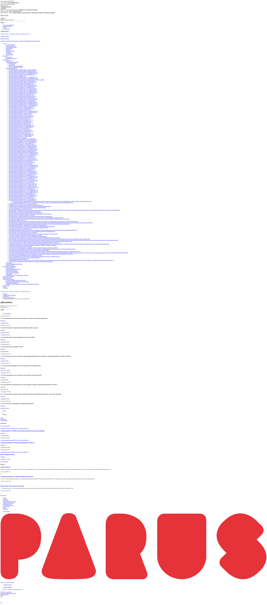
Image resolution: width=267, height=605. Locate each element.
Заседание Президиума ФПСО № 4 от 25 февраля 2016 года (23, 203)
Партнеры (8, 52)
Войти (2, 418)
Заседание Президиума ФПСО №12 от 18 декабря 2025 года (23, 73)
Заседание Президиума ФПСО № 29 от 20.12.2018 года (22, 162)
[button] (4, 43)
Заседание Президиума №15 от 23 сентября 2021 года (21, 126)
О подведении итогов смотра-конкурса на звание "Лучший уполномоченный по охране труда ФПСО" (33, 247)
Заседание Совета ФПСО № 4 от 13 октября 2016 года (22, 193)
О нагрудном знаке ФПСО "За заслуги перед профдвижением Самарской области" (28, 227)
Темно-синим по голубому (37, 12)
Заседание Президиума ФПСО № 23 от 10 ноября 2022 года (23, 112)
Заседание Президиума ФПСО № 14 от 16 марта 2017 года (23, 186)
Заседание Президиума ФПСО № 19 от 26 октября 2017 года (23, 177)
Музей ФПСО (9, 48)
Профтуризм (9, 274)
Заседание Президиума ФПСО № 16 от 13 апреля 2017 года (23, 183)
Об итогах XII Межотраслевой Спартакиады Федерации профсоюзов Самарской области (30, 213)
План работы (9, 262)
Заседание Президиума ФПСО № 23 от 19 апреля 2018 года (23, 171)
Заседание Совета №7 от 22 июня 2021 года (19, 128)
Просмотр (3, 320)
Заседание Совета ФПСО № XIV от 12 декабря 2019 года (22, 147)
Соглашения (12, 64)
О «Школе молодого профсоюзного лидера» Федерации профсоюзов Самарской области (30, 206)
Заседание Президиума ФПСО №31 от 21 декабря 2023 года (23, 102)
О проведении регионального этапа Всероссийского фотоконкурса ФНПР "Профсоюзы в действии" (33, 245)
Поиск (2, 305)
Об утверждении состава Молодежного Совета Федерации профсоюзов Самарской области (30, 216)
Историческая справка (11, 47)
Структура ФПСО (10, 44)
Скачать (2, 323)
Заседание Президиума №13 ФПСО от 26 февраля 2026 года (23, 72)
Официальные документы (12, 62)
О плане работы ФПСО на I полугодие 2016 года (20, 208)
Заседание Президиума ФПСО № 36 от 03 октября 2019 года (23, 152)
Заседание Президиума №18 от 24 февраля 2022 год (21, 119)
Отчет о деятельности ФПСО (16, 67)
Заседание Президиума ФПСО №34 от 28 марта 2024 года (22, 96)
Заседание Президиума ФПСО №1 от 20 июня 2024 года (22, 93)
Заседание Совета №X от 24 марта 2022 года (19, 118)
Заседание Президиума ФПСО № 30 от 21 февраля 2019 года (23, 160)
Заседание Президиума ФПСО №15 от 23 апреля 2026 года (23, 69)
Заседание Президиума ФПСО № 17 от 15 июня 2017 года (23, 181)
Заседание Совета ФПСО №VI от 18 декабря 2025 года (22, 74)
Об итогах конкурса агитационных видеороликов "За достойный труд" (26, 212)
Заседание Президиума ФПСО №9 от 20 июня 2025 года (22, 81)
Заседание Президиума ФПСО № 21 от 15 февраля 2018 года (23, 173)
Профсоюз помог (7, 26)
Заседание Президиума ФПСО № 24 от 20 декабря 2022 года (23, 111)
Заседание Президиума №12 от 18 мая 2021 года (20, 129)
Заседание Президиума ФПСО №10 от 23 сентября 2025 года (23, 78)
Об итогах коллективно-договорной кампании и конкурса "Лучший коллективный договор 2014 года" (33, 234)
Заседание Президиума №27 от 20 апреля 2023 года (21, 107)
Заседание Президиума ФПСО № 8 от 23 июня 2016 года (22, 196)
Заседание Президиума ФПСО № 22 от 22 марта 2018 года (23, 172)
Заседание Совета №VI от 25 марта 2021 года (19, 132)
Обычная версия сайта (6, 6)
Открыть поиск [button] (4, 41)
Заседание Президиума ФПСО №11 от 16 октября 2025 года (23, 77)
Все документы (7, 313)
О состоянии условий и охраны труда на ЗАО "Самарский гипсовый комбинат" (28, 236)
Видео (4, 27)
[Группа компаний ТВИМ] (133, 578)
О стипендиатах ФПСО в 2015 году (17, 220)
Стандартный (21, 9)
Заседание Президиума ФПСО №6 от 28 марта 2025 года (22, 84)
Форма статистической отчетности (14, 264)
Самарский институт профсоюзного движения (17, 275)
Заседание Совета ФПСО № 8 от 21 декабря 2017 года (22, 175)
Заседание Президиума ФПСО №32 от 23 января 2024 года (23, 99)
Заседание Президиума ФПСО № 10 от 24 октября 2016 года (23, 192)
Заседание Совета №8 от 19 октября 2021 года (20, 123)
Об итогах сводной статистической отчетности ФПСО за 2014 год (24, 257)
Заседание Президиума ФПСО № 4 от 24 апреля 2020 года (23, 142)
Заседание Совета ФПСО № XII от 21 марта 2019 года (22, 157)
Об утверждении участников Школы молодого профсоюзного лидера (25, 255)
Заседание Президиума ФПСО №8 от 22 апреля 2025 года (22, 82)
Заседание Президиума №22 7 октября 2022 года (20, 113)
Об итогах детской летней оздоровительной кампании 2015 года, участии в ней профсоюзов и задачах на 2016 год (36, 217)
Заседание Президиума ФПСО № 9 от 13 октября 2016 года (23, 195)
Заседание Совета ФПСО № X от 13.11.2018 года (20, 163)
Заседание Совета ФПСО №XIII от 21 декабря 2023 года (22, 101)
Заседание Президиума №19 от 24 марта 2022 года (21, 117)
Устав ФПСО (9, 61)
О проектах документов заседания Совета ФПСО (20, 246)
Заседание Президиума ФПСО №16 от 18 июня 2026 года (22, 71)
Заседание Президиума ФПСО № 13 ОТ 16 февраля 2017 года (23, 187)
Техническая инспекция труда (13, 269)
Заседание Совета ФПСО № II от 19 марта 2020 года (21, 143)
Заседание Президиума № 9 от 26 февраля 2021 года (21, 135)
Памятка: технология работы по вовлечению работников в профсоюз (22, 284)
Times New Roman (14, 2)
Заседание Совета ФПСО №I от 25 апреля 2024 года (21, 94)
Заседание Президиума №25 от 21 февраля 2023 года (21, 108)
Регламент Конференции (12, 282)
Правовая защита (10, 267)
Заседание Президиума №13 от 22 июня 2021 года (21, 127)
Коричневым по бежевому (49, 12)
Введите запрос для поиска (7, 19)
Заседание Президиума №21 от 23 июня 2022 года (21, 114)
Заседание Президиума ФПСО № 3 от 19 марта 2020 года (22, 145)
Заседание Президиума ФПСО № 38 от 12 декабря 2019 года (23, 148)
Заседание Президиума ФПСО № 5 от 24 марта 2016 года (22, 200)
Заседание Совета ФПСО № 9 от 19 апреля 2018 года (21, 170)
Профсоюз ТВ (9, 54)
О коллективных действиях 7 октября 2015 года (20, 229)
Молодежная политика (11, 270)
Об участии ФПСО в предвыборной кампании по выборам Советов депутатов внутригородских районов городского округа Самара (40, 241)
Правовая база (12, 63)
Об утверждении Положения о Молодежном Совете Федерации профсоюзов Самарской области (32, 226)
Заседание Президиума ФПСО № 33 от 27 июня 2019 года (23, 155)
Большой (35, 9)
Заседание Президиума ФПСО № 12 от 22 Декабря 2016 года (23, 190)
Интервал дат (4, 307)
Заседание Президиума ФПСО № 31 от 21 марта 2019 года (23, 158)
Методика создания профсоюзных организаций (17, 281)
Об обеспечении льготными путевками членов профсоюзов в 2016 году (26, 205)
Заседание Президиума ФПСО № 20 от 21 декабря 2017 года (23, 176)
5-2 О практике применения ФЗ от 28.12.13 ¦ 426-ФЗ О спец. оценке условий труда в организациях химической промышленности (42, 202)
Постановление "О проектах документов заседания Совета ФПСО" (25, 211)
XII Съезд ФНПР (10, 265)
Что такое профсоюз (11, 46)
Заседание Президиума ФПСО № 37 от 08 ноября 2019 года (23, 150)
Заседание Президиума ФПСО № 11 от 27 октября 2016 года (23, 191)
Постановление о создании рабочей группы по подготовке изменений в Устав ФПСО (29, 250)
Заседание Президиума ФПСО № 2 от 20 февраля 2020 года (23, 146)
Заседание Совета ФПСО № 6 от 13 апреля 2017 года (21, 182)
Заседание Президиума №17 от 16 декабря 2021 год (21, 122)
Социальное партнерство (12, 271)
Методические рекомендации (16, 66)
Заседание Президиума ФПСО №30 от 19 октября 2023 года (23, 103)
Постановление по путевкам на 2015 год (18, 259)
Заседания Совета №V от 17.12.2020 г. (18, 137)
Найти (2, 22)
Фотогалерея (6, 28)
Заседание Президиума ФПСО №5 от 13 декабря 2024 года (23, 88)
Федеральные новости (11, 58)
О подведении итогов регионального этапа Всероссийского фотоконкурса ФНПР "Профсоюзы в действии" (34, 237)
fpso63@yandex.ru (5, 38)
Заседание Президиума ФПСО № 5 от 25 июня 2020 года (22, 141)
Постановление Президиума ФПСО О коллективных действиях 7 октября (26, 79)
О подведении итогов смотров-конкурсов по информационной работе (25, 235)
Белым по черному (26, 12)
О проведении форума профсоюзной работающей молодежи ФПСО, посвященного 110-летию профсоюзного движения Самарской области (42, 249)
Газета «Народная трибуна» (12, 272)
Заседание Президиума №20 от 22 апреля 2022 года (21, 116)
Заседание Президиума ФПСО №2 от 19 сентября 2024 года (23, 92)
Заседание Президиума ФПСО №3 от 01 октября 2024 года (23, 91)
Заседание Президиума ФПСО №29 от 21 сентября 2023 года (23, 104)
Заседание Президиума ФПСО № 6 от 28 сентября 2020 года (23, 140)
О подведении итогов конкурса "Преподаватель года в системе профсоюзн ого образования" (31, 261)
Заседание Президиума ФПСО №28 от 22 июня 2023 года (22, 106)
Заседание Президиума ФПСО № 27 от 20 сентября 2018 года (23, 166)
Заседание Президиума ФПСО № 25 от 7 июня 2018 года (22, 167)
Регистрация (4, 419)
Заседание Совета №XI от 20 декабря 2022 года (20, 109)
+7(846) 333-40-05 (5, 36)
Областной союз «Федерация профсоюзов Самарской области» (16, 34)
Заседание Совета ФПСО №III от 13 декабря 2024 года (22, 87)
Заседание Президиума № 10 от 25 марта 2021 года (21, 133)
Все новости (9, 57)
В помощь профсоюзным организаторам (15, 280)
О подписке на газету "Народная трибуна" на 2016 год (22, 215)
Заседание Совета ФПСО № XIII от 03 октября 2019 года (22, 151)
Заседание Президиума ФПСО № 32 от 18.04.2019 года (22, 156)
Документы (6, 296)
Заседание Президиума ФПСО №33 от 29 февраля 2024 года (23, 98)
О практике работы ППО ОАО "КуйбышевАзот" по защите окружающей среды (28, 225)
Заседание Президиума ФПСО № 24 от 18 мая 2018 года (22, 168)
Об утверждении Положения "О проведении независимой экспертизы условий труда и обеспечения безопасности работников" (39, 224)
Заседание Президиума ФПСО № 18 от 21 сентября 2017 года (23, 180)
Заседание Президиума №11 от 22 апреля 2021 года (21, 131)
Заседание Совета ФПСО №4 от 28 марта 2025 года (21, 83)
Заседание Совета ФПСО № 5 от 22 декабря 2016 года (22, 188)
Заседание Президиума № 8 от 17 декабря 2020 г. (20, 136)
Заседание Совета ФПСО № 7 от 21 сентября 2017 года (22, 178)
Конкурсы (8, 49)
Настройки (3, 8)
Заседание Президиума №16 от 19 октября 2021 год (21, 124)
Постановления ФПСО (11, 68)
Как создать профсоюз (8, 25)
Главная (5, 293)
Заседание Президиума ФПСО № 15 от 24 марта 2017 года (23, 185)
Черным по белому (17, 12)
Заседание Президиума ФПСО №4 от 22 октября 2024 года (23, 89)
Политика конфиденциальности (8, 593)
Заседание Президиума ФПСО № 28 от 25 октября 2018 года (23, 165)
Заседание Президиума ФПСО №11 (17, 76)
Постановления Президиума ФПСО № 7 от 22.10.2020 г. (22, 138)
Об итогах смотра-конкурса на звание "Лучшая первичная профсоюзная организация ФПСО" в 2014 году (34, 242)
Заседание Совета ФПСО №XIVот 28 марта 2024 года (22, 97)
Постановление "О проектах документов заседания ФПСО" (23, 232)
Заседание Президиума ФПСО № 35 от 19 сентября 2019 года (23, 153)
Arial (8, 2)
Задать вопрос (9, 53)
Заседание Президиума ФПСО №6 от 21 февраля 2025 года (23, 86)
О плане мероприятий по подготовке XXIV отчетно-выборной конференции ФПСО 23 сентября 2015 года (34, 256)
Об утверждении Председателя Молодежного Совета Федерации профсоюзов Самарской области (32, 231)
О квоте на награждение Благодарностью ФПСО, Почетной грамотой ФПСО (27, 207)
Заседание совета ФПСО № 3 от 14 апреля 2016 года (21, 197)
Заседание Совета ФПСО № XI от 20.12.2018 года (21, 161)
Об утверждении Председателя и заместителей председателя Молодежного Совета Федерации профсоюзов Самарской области (39, 218)
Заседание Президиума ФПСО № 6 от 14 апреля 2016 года (23, 198)
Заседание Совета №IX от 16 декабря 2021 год (20, 121)
